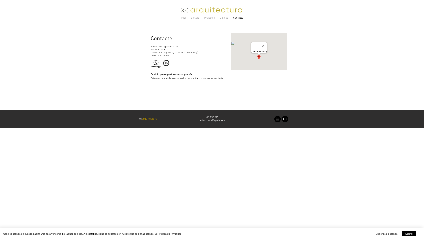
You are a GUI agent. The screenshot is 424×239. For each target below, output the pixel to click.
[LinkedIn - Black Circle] (277, 119)
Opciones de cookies (387, 233)
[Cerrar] (420, 233)
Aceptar (409, 233)
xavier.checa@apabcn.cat (164, 46)
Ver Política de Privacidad (168, 233)
